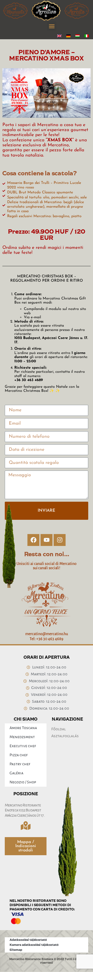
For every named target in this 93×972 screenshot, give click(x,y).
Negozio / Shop (23, 782)
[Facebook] (33, 540)
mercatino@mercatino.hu (46, 634)
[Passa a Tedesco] (68, 36)
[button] (51, 26)
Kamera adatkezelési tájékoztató (34, 944)
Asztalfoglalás (65, 736)
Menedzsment (22, 737)
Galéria (16, 773)
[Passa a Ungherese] (77, 36)
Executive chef (23, 746)
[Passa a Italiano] (86, 36)
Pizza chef (19, 755)
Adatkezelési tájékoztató (28, 939)
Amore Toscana (23, 728)
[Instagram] (60, 540)
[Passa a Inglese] (59, 36)
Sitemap (16, 949)
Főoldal (58, 729)
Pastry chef (20, 764)
